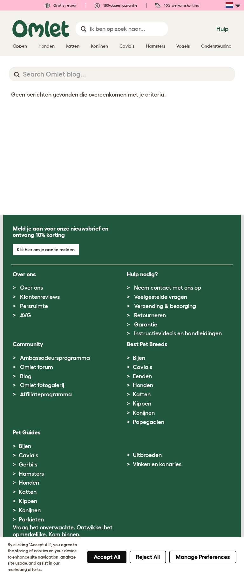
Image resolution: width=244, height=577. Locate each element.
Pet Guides (27, 432)
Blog (25, 376)
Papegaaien (148, 422)
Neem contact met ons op (167, 288)
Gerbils (28, 464)
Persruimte (34, 306)
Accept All (107, 557)
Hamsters (31, 474)
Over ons (31, 288)
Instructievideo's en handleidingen (178, 333)
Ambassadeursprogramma (55, 358)
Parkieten (31, 519)
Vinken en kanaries (157, 464)
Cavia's (142, 367)
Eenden (142, 376)
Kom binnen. (65, 534)
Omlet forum (36, 367)
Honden (143, 385)
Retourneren (150, 315)
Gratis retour (64, 5)
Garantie (145, 324)
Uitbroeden (147, 455)
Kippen (142, 403)
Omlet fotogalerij (42, 385)
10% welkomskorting (181, 5)
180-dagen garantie (120, 5)
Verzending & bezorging (165, 306)
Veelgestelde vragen (160, 297)
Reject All (148, 557)
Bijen (139, 358)
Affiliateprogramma (46, 394)
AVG (25, 315)
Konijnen (144, 413)
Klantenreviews (40, 297)
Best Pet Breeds (147, 344)
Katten (142, 394)
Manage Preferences (203, 557)
